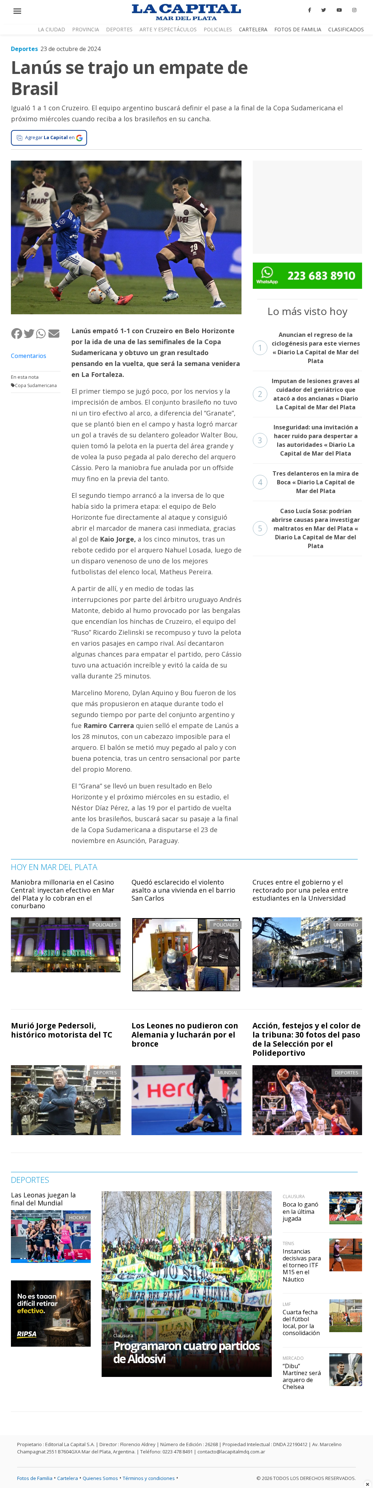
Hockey (78, 1217)
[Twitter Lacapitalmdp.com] (324, 10)
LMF (287, 1304)
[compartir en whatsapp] (42, 333)
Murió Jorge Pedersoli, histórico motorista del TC (61, 1030)
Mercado (293, 1358)
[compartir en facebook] (17, 333)
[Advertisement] (307, 206)
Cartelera (253, 29)
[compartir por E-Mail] (54, 333)
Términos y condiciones (149, 1478)
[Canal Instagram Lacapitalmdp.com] (354, 10)
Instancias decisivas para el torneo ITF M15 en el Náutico (302, 1265)
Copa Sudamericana (36, 385)
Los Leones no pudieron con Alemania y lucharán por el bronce (184, 1034)
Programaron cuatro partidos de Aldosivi (186, 1352)
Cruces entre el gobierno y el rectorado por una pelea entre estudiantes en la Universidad (300, 890)
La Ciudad (51, 29)
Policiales (218, 29)
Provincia (85, 29)
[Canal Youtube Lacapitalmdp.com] (339, 10)
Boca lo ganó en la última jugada (300, 1211)
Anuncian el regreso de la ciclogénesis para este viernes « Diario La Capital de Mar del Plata (309, 348)
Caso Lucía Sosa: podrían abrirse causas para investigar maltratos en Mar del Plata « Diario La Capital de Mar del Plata (309, 528)
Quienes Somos (100, 1478)
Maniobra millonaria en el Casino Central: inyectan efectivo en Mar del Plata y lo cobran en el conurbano (62, 894)
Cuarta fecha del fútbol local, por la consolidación (301, 1322)
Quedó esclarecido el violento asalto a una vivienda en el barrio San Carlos (183, 890)
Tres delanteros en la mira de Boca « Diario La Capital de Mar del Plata (308, 482)
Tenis (288, 1243)
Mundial (228, 1072)
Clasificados (346, 29)
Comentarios (28, 356)
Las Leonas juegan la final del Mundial (43, 1198)
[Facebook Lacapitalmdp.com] (309, 10)
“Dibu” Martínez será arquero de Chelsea (302, 1376)
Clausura (123, 1335)
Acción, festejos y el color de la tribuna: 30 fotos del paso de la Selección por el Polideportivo (306, 1039)
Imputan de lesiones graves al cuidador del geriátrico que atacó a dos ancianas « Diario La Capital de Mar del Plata (309, 394)
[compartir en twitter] (29, 333)
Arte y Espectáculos (168, 29)
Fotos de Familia (297, 29)
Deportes (119, 29)
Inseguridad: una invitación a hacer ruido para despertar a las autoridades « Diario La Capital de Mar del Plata (308, 440)
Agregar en (50, 137)
